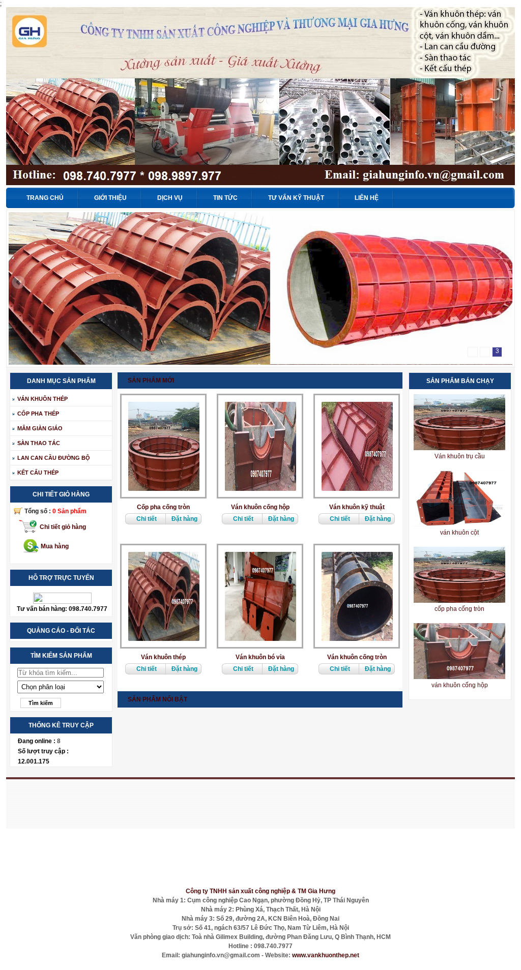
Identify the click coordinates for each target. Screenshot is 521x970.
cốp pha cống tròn (459, 608)
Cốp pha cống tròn (163, 507)
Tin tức (225, 197)
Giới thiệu (110, 197)
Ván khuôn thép (163, 657)
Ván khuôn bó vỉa (260, 657)
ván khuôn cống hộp (459, 685)
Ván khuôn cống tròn (357, 657)
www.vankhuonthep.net (325, 955)
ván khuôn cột (459, 532)
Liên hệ (367, 197)
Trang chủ (45, 197)
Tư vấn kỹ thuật (296, 197)
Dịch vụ (170, 197)
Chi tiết (146, 518)
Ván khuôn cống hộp (260, 507)
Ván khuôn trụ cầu (460, 456)
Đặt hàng (184, 518)
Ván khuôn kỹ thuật (357, 507)
